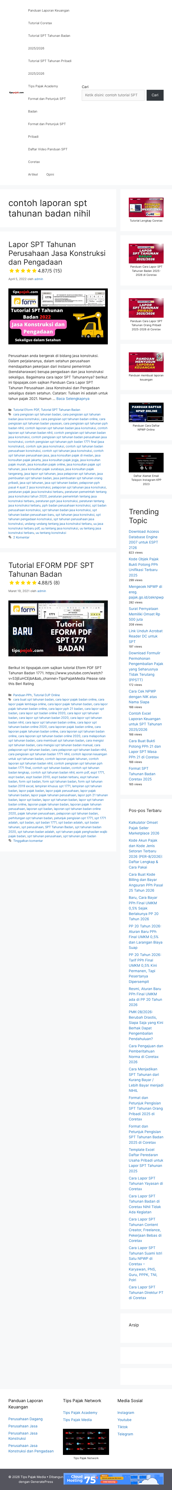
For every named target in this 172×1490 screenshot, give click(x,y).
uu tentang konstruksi (51, 532)
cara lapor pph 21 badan (65, 708)
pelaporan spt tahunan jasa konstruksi (79, 487)
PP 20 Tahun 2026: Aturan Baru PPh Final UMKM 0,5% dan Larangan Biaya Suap (146, 937)
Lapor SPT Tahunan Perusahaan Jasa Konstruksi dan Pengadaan (57, 257)
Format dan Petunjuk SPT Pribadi (47, 130)
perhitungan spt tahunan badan (30, 818)
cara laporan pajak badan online (70, 726)
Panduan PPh (22, 695)
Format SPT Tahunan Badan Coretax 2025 (142, 773)
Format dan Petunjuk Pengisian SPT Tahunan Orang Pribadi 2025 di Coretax (146, 1108)
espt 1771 (97, 772)
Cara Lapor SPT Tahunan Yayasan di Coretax (146, 1183)
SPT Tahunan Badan (59, 827)
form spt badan (30, 781)
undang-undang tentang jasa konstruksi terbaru (58, 523)
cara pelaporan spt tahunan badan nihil (78, 749)
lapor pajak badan (31, 790)
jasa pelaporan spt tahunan (76, 473)
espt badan (16, 777)
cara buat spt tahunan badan (33, 699)
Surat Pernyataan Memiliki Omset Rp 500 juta (144, 614)
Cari (85, 87)
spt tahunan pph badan (79, 836)
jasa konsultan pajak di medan (72, 455)
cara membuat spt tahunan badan (60, 740)
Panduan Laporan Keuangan (48, 10)
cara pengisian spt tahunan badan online (69, 419)
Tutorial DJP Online (47, 695)
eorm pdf (82, 772)
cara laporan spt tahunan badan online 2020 (49, 736)
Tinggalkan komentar (28, 840)
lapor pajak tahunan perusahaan (53, 795)
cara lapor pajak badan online (75, 699)
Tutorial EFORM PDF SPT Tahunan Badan (51, 573)
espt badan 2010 (38, 777)
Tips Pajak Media (77, 1420)
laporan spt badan (39, 808)
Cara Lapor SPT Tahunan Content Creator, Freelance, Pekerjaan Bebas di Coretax (145, 1230)
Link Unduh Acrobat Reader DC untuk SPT (146, 636)
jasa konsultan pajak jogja (60, 460)
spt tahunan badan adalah (36, 831)
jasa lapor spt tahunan (40, 473)
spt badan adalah (70, 822)
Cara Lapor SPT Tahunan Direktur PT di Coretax (146, 1292)
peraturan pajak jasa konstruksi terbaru (35, 491)
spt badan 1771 (46, 822)
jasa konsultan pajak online (46, 464)
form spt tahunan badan (59, 781)
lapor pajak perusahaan (62, 790)
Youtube (124, 1420)
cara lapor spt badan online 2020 (42, 713)
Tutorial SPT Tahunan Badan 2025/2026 (49, 42)
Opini (50, 174)
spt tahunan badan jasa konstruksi (66, 510)
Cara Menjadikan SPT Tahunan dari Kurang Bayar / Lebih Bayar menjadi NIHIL (146, 1080)
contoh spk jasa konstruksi (45, 446)
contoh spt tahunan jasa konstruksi (67, 450)
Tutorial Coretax (40, 23)
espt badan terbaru (65, 777)
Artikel (33, 174)
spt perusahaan (32, 827)
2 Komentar (21, 537)
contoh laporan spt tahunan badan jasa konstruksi (60, 428)
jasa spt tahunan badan (61, 482)
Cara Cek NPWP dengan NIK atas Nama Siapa (143, 696)
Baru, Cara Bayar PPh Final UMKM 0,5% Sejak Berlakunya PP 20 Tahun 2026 (144, 908)
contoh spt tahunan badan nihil (52, 772)
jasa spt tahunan (31, 482)
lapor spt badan (30, 799)
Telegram (125, 1434)
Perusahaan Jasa (23, 1426)
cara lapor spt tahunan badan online (50, 722)
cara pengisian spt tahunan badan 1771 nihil (38, 754)
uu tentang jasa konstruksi (59, 528)
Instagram (125, 1413)
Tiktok (122, 1427)
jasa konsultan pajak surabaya (42, 469)
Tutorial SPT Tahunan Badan (60, 409)
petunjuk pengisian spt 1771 (73, 818)
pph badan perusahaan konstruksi (66, 505)
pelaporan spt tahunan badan (77, 813)
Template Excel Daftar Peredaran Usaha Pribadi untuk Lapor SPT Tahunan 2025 (146, 1160)
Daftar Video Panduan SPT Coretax (48, 155)
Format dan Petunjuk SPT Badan (47, 105)
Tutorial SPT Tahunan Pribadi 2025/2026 (50, 67)
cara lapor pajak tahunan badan (70, 704)
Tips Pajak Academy (43, 86)
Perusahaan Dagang (25, 1419)
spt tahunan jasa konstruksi (75, 514)
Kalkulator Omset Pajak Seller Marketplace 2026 (144, 827)
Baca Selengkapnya (73, 399)
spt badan (27, 822)
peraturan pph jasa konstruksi (57, 501)
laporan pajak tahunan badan (48, 804)
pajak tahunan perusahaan (36, 813)
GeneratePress (42, 1482)
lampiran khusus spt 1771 (52, 786)
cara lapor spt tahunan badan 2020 (44, 717)
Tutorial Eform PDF (26, 409)
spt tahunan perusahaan (44, 836)
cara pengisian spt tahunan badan (37, 414)
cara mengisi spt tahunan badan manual (64, 745)
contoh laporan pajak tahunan (66, 758)
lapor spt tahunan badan (60, 799)
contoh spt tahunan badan (51, 767)
